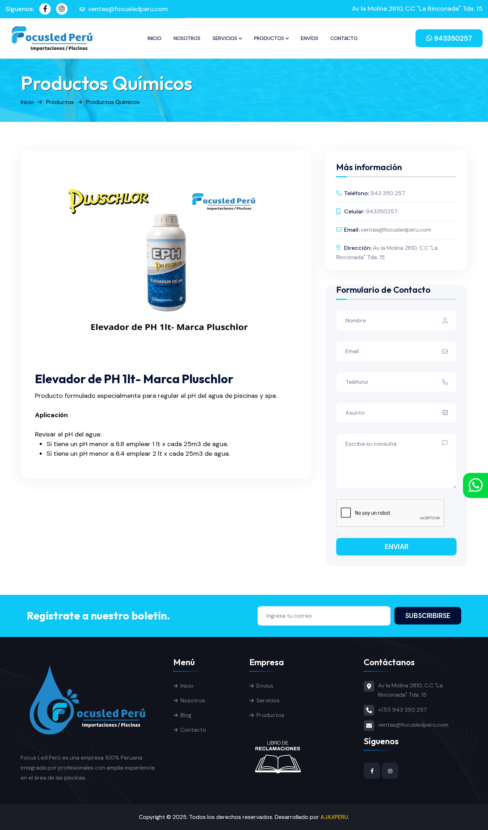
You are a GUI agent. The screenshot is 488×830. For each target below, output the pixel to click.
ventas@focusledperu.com (128, 9)
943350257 (452, 38)
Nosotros (187, 38)
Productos (269, 38)
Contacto (344, 38)
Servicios (225, 38)
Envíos (309, 38)
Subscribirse (427, 615)
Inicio (154, 38)
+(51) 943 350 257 (402, 709)
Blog (185, 715)
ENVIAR (396, 546)
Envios (265, 686)
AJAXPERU (334, 817)
